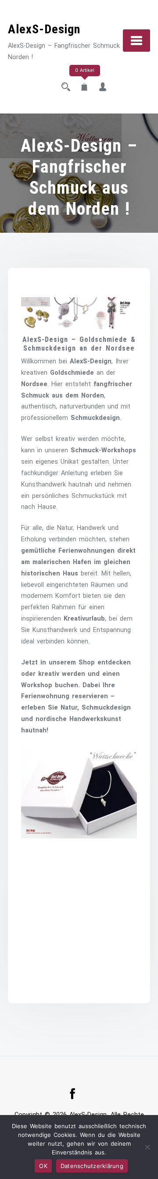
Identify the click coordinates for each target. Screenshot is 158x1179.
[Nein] (147, 1147)
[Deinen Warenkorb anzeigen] (84, 88)
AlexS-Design (44, 29)
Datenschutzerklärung (92, 1165)
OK (43, 1165)
